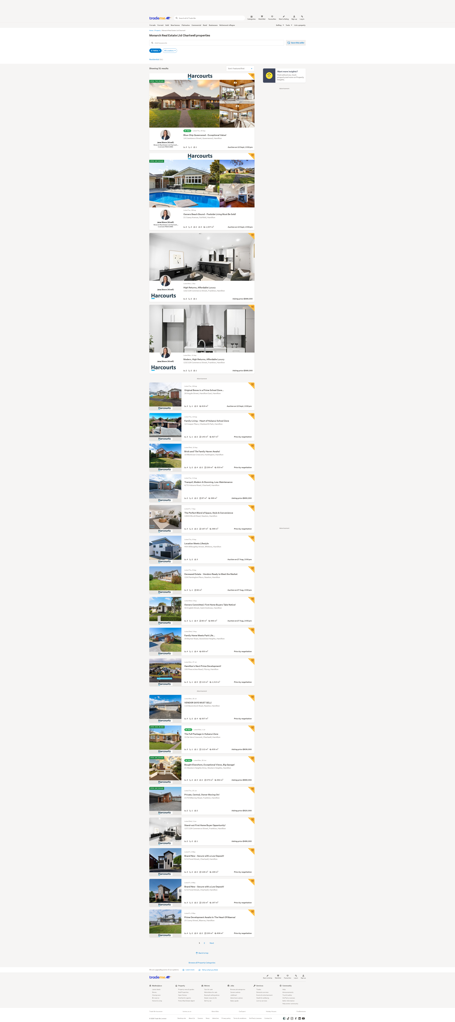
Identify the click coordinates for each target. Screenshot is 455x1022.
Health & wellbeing (262, 998)
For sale (153, 25)
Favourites (287, 978)
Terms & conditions (239, 1018)
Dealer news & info (210, 998)
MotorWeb (215, 1011)
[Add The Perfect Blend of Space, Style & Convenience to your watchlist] (251, 508)
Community (287, 986)
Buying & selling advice (211, 995)
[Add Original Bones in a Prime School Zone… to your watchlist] (251, 385)
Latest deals (156, 989)
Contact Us (268, 1018)
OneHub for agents (184, 998)
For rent (160, 25)
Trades (258, 989)
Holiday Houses (271, 1011)
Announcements (287, 992)
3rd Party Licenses (288, 998)
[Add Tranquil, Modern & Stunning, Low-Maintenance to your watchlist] (251, 477)
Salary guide (234, 1001)
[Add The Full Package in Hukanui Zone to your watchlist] (251, 729)
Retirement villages (227, 25)
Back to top (203, 953)
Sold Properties (183, 992)
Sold (167, 25)
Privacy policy (226, 1018)
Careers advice (235, 992)
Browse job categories (237, 989)
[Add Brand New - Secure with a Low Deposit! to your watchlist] (251, 851)
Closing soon (156, 995)
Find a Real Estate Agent (186, 1001)
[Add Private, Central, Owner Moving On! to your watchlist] (251, 790)
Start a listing (267, 978)
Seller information (288, 1001)
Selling (279, 25)
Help (284, 989)
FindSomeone (301, 1011)
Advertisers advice (236, 998)
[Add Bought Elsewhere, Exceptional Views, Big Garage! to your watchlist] (251, 759)
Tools (288, 25)
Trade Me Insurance (155, 1011)
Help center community (290, 1004)
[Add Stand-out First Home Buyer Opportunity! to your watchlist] (251, 821)
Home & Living (157, 1001)
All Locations (169, 51)
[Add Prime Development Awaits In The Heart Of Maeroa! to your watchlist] (251, 913)
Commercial (196, 25)
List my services (261, 1001)
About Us (192, 1018)
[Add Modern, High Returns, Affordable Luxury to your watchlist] (251, 308)
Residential (156, 59)
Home (151, 30)
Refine (156, 50)
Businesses (213, 25)
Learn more (190, 970)
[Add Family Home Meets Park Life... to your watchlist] (251, 631)
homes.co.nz (187, 1011)
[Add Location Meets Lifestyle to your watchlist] (251, 539)
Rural (205, 25)
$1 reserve (155, 998)
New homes (175, 25)
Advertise (215, 1018)
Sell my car (208, 1001)
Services (259, 986)
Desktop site (181, 1018)
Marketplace (157, 986)
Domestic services (262, 992)
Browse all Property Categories (202, 962)
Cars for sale (208, 989)
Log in (302, 19)
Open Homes (182, 995)
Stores (154, 992)
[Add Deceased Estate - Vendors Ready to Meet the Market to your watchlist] (251, 569)
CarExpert (242, 1011)
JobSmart (233, 995)
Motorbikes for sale (210, 992)
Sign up (294, 19)
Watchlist (278, 978)
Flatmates (186, 25)
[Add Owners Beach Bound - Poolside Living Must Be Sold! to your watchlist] (251, 156)
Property (158, 30)
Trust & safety (287, 995)
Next (212, 943)
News (207, 1018)
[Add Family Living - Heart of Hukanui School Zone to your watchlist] (251, 416)
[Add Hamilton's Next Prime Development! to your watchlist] (251, 661)
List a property (299, 25)
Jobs (232, 986)
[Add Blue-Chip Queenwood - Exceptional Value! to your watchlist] (251, 76)
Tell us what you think (209, 970)
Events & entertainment (264, 995)
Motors (207, 986)
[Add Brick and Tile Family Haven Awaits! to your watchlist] (251, 447)
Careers (200, 1018)
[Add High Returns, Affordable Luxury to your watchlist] (251, 236)
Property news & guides (186, 989)
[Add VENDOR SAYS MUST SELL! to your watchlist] (251, 698)
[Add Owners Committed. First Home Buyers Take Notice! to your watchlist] (251, 600)
